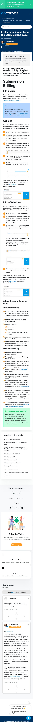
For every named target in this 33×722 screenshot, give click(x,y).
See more (8, 475)
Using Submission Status (11, 469)
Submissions (6, 22)
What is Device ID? (9, 457)
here (17, 6)
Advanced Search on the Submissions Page (16, 472)
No (19, 493)
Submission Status (15, 676)
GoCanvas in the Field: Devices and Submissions (16, 20)
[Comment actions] (28, 598)
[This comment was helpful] (9, 616)
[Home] (9, 13)
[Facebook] (11, 508)
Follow (7, 47)
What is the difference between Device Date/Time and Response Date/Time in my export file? (15, 449)
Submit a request (16, 545)
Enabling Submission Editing (11, 100)
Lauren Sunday (10, 41)
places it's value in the (17, 405)
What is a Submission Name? (12, 463)
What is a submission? (10, 460)
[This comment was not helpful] (24, 616)
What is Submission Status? (12, 454)
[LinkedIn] (22, 508)
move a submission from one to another (16, 114)
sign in (13, 592)
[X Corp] (16, 508)
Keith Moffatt (12, 598)
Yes (14, 493)
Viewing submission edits (11, 466)
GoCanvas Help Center (7, 18)
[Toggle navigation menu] (30, 13)
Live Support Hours (15, 560)
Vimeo (15, 574)
